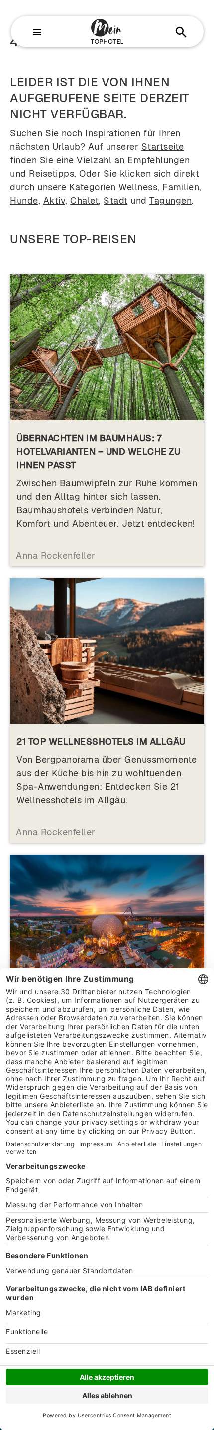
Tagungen (170, 200)
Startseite (162, 146)
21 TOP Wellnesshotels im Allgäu (101, 741)
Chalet (84, 200)
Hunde (24, 200)
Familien (180, 187)
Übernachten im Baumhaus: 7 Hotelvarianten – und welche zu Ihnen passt (98, 451)
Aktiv (54, 200)
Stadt (116, 200)
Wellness (137, 187)
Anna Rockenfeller (56, 555)
